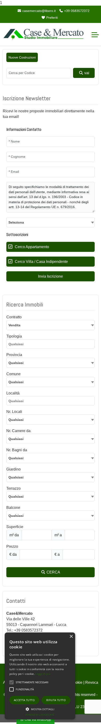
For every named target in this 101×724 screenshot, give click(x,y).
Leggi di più (42, 674)
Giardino (13, 469)
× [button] (71, 636)
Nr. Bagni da (16, 450)
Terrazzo (13, 488)
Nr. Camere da (18, 431)
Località (12, 393)
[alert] (40, 675)
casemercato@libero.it (38, 11)
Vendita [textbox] (14, 325)
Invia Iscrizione (50, 276)
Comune (13, 374)
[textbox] (50, 222)
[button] (39, 709)
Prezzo (12, 546)
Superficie (14, 527)
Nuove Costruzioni (22, 57)
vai (86, 73)
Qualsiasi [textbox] (15, 382)
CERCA (53, 572)
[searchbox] (52, 345)
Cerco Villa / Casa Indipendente (41, 262)
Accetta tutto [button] (24, 700)
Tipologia (14, 336)
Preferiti (51, 17)
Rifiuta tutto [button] (56, 700)
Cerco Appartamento (32, 247)
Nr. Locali (14, 412)
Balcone (13, 508)
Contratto (14, 317)
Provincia (14, 355)
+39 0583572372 (76, 11)
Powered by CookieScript (40, 714)
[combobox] (50, 222)
